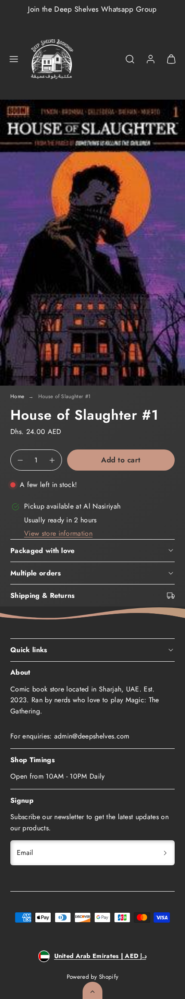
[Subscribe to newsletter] (165, 852)
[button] (13, 59)
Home (17, 396)
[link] (150, 59)
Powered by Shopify (93, 976)
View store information (58, 533)
